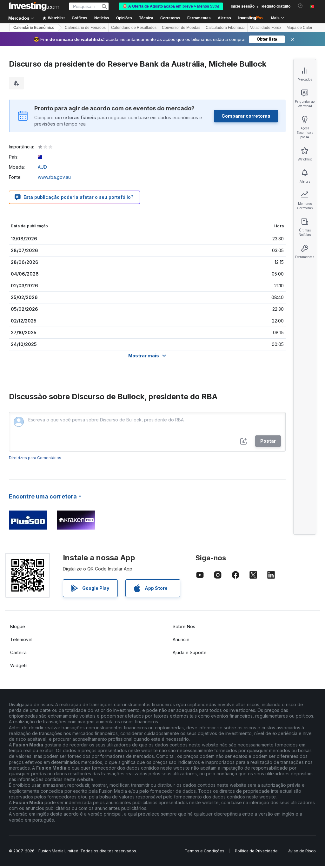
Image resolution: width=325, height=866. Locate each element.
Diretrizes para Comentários (35, 457)
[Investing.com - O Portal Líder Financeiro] (34, 6)
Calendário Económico (33, 27)
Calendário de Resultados (133, 27)
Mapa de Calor (299, 27)
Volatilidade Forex (265, 27)
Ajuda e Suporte (190, 652)
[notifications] (300, 6)
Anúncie (181, 639)
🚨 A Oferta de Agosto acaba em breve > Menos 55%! (171, 6)
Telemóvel (21, 639)
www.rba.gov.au (54, 177)
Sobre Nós (184, 626)
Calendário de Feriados (85, 27)
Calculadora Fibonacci (225, 27)
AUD (42, 167)
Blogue (17, 626)
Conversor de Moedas (181, 27)
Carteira (18, 652)
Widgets (19, 665)
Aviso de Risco (302, 851)
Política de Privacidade (256, 851)
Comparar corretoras (246, 116)
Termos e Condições (204, 851)
